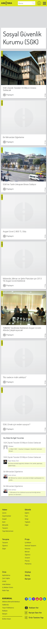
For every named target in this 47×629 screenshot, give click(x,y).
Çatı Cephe (6, 578)
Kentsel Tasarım (30, 546)
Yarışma (5, 539)
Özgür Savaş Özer (13, 461)
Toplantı (27, 522)
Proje (27, 539)
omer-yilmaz (12, 475)
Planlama (28, 564)
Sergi (26, 519)
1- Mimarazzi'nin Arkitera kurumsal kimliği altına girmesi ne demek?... (24, 493)
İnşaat (4, 519)
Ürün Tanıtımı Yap (36, 618)
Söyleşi (28, 572)
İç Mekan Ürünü (7, 587)
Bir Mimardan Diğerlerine (13, 472)
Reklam (5, 611)
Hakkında (5, 605)
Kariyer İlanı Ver (35, 613)
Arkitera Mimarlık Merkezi (11, 602)
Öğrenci (5, 546)
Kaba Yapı (5, 590)
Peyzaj (27, 561)
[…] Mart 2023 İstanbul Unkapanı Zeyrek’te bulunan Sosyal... (25, 450)
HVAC (4, 581)
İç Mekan (28, 543)
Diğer (26, 525)
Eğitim (27, 513)
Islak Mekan (6, 584)
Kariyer (28, 579)
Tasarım (5, 528)
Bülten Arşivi (6, 619)
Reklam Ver (34, 608)
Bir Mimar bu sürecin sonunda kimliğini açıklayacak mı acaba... (26, 479)
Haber (4, 510)
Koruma (27, 549)
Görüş (27, 575)
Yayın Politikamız (8, 608)
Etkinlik (28, 510)
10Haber (10, 446)
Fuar (26, 516)
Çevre (4, 513)
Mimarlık (5, 525)
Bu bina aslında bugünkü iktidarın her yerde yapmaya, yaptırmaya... (25, 464)
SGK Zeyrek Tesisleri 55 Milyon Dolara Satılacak (22, 443)
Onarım (27, 558)
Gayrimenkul (6, 516)
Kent (3, 522)
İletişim (4, 614)
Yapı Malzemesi (7, 531)
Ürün (4, 572)
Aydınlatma (6, 575)
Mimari (27, 552)
